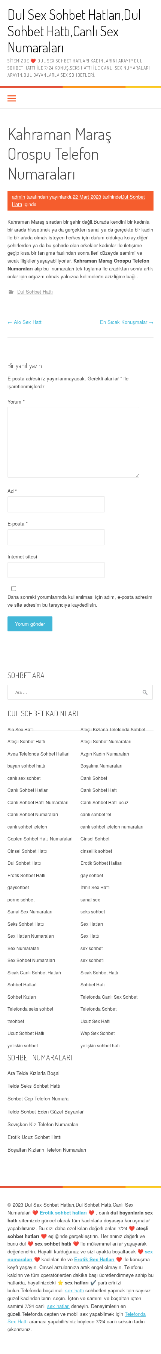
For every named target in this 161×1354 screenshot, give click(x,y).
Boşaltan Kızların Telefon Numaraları (46, 1149)
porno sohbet (20, 899)
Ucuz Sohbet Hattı (25, 1033)
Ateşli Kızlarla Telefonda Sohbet (112, 729)
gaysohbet (18, 887)
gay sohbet (91, 875)
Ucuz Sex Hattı (95, 1021)
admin (18, 196)
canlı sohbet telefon (27, 826)
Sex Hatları (91, 923)
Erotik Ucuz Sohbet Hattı (34, 1136)
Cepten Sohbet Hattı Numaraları (40, 838)
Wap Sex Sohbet (97, 1033)
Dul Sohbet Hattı (35, 291)
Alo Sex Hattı (25, 321)
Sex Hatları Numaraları (30, 935)
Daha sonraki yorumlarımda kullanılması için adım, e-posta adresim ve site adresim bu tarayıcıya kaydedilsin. (79, 600)
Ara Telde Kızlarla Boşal (33, 1072)
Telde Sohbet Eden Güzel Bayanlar (45, 1111)
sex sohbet (91, 948)
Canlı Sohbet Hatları (28, 790)
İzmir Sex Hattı (95, 887)
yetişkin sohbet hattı (100, 1045)
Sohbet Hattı (93, 984)
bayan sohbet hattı (26, 765)
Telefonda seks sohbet (30, 1008)
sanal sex (90, 899)
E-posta (17, 523)
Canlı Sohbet (93, 778)
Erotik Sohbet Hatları (101, 863)
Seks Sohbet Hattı (25, 923)
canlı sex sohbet (23, 778)
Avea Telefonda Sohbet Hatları (38, 753)
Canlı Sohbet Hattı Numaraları (38, 802)
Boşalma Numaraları (101, 765)
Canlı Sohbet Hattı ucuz (104, 802)
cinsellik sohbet (96, 851)
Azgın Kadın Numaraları (104, 753)
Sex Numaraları (23, 948)
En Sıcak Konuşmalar (127, 321)
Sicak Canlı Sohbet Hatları (34, 972)
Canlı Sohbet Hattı (99, 790)
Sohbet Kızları (21, 996)
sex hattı (74, 1290)
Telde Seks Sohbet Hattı (33, 1085)
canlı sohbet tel (95, 814)
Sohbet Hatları (22, 984)
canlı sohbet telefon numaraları (111, 826)
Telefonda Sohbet (98, 1008)
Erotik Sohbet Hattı (26, 875)
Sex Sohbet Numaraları (31, 960)
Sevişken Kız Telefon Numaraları (42, 1124)
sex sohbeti (92, 960)
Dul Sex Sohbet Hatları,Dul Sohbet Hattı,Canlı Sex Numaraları (74, 31)
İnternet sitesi (22, 556)
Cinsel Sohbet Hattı (27, 851)
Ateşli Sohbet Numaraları (105, 741)
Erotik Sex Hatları (94, 1259)
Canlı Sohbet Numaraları (32, 814)
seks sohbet (92, 911)
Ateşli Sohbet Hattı (26, 741)
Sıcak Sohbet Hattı (99, 972)
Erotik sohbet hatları (63, 1212)
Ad (12, 490)
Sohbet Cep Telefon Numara (38, 1098)
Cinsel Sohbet (94, 838)
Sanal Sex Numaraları (29, 911)
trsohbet (15, 1021)
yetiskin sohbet (22, 1045)
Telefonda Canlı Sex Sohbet (108, 996)
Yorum (16, 401)
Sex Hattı (89, 935)
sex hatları (58, 1305)
